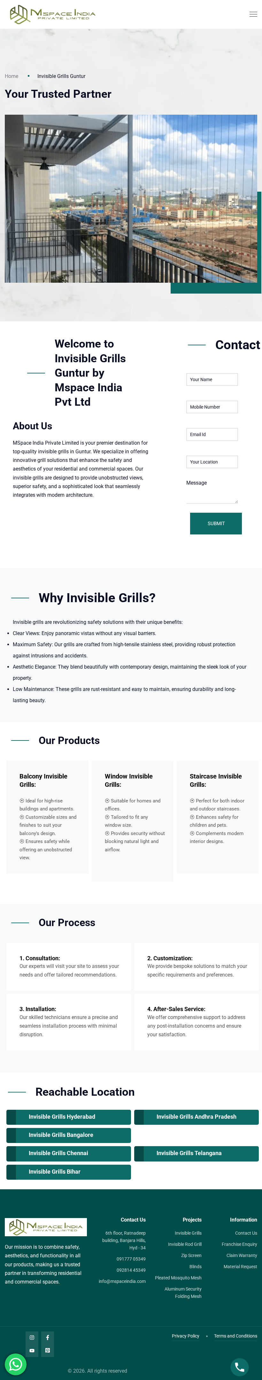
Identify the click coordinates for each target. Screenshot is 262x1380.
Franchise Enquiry (239, 1244)
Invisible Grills (188, 1233)
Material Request (240, 1266)
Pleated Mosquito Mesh (178, 1277)
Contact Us (246, 1233)
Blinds (195, 1266)
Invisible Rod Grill (185, 1244)
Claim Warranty (242, 1255)
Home (11, 76)
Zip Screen (191, 1255)
